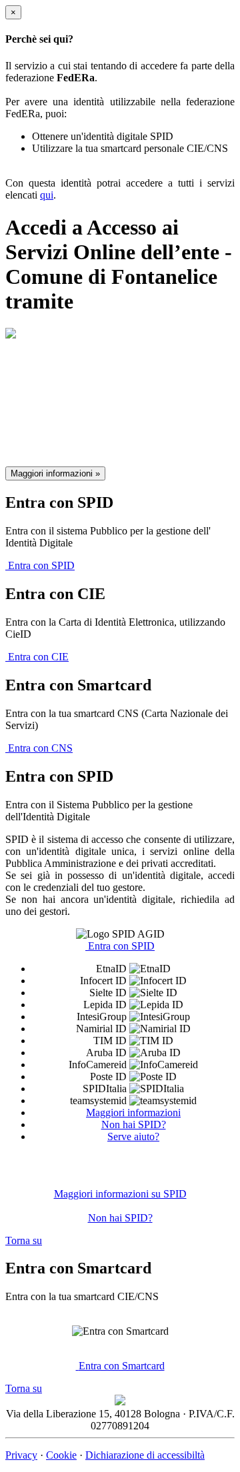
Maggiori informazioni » (55, 473)
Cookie (61, 1455)
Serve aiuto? (133, 1136)
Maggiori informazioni (133, 1112)
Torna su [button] (23, 1240)
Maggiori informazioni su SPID (120, 1193)
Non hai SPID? (133, 1124)
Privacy (21, 1455)
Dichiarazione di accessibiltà (145, 1455)
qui (46, 195)
